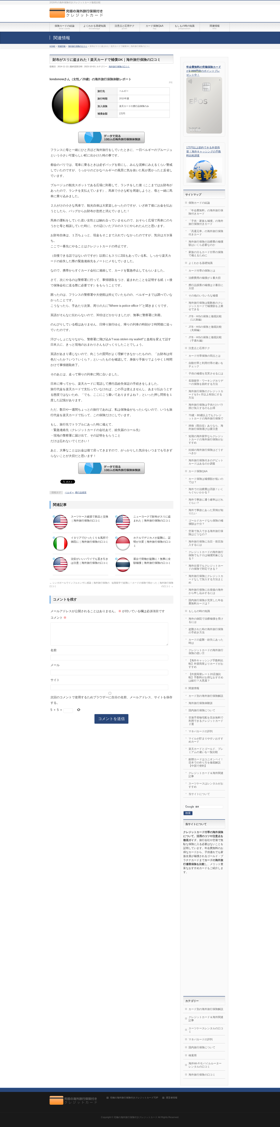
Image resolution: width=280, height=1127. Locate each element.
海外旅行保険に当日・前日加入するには (206, 543)
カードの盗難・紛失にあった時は (206, 641)
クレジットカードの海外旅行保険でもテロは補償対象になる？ (206, 555)
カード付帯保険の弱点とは (205, 355)
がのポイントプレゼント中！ (203, 70)
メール (55, 665)
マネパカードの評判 (201, 731)
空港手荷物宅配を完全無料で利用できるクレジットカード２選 (206, 721)
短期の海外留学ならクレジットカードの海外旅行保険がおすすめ (206, 439)
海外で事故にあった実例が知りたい (206, 512)
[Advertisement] (204, 935)
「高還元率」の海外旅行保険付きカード (206, 233)
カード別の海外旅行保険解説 (206, 695)
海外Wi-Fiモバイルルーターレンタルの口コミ (205, 1065)
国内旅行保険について (202, 710)
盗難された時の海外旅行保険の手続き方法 (206, 631)
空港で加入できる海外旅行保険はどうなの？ (206, 532)
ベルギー (69, 492)
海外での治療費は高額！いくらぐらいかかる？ (206, 491)
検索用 (193, 1055)
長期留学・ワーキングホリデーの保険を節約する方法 (206, 382)
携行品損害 (80, 492)
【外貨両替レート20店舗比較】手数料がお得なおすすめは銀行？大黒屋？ (206, 677)
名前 (53, 650)
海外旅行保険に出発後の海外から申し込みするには (206, 591)
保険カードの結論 (199, 202)
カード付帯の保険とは (202, 270)
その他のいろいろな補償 (203, 295)
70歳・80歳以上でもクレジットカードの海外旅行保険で (206, 417)
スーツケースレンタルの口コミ (206, 1030)
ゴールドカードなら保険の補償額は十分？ (206, 522)
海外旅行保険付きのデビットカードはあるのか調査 (206, 462)
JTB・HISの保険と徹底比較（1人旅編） (205, 318)
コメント (58, 617)
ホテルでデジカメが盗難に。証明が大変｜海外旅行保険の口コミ (152, 541)
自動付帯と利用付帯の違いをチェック (206, 364)
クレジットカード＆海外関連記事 (206, 774)
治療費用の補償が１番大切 (205, 277)
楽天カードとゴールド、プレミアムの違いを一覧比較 (206, 750)
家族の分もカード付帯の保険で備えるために (206, 254)
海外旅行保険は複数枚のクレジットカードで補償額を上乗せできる (206, 306)
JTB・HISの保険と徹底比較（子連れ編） (205, 339)
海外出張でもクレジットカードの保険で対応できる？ (206, 567)
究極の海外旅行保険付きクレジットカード (135, 1117)
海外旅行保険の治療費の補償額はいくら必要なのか (206, 243)
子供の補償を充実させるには (206, 373)
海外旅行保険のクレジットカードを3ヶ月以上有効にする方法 (206, 394)
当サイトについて (199, 793)
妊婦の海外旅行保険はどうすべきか (206, 451)
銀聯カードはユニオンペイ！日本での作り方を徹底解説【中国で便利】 (206, 762)
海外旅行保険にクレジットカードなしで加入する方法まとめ (206, 579)
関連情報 (194, 688)
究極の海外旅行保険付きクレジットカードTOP (134, 1098)
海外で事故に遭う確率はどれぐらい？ (206, 501)
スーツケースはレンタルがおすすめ (206, 785)
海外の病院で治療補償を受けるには (206, 620)
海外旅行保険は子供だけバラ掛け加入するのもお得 (206, 406)
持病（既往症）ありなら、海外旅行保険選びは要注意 (206, 427)
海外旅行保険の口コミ (119, 66)
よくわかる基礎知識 (201, 262)
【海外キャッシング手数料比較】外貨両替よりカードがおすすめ (206, 663)
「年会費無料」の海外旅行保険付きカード (206, 212)
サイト (55, 680)
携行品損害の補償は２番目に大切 (206, 287)
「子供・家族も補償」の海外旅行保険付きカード (206, 222)
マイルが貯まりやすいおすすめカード (206, 740)
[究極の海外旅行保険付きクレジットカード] (77, 15)
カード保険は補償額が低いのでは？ (206, 480)
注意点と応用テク (199, 348)
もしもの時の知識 (199, 611)
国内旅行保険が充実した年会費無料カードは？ (206, 602)
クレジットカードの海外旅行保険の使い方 (206, 652)
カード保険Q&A (198, 471)
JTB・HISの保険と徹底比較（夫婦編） (205, 328)
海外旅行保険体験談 (201, 703)
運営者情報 (171, 1098)
